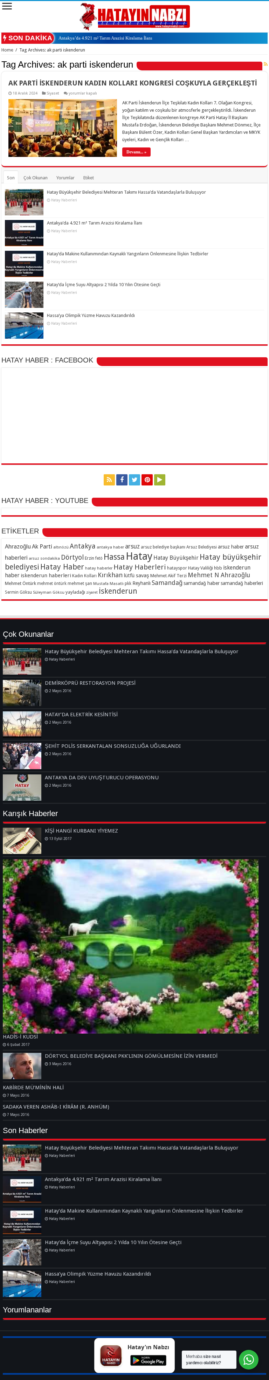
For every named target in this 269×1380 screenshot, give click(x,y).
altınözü (61, 547)
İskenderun (118, 591)
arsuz (132, 546)
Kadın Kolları (84, 575)
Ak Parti (42, 546)
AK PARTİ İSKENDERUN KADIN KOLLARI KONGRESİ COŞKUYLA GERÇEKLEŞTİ (132, 83)
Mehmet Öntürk (20, 583)
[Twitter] (134, 479)
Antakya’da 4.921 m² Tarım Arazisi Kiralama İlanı (105, 38)
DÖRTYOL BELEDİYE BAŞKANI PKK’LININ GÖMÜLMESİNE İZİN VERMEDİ (131, 1056)
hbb (218, 568)
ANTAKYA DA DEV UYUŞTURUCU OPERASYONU (102, 777)
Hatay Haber (62, 567)
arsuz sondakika (44, 558)
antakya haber (110, 547)
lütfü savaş (136, 575)
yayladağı (75, 592)
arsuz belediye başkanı (163, 547)
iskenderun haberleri (46, 575)
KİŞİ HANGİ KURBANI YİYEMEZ (81, 831)
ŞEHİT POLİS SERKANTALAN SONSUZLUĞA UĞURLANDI (113, 746)
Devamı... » (136, 152)
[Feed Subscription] (266, 64)
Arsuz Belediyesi (201, 547)
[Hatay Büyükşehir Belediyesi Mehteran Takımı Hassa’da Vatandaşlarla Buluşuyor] (22, 661)
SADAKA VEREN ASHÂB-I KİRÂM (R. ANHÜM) (56, 1107)
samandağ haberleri (242, 583)
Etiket (88, 177)
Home (7, 50)
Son (11, 177)
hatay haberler (98, 568)
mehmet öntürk (52, 583)
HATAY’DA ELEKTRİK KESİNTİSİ (81, 714)
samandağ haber (202, 583)
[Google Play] (159, 479)
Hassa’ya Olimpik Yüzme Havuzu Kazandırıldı (91, 315)
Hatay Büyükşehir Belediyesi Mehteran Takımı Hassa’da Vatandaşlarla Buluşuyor (126, 192)
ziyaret (92, 592)
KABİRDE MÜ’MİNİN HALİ (33, 1087)
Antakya (83, 546)
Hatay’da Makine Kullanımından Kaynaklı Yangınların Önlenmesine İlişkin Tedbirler (127, 253)
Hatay (139, 556)
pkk (128, 583)
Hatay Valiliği (200, 568)
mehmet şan (80, 583)
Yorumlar (65, 177)
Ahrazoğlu (18, 546)
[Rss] (109, 479)
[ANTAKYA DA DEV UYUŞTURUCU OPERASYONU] (22, 787)
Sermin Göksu (18, 592)
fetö (99, 558)
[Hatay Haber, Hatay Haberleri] (135, 15)
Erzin (89, 558)
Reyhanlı (141, 583)
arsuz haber (231, 547)
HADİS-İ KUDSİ (20, 1037)
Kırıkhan (110, 575)
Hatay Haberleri (139, 567)
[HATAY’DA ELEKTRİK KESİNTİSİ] (22, 724)
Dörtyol (72, 557)
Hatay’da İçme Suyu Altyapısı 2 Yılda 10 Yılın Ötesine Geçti (103, 284)
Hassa (114, 557)
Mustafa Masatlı (108, 583)
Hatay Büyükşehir (176, 557)
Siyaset (53, 93)
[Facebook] (121, 479)
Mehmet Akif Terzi (168, 575)
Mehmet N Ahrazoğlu (219, 575)
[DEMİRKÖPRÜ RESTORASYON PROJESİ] (22, 693)
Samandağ (167, 582)
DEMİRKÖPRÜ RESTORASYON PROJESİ (90, 683)
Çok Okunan (35, 177)
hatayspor (177, 568)
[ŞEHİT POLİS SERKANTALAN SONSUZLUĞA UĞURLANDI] (22, 756)
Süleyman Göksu (48, 592)
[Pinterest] (147, 479)
